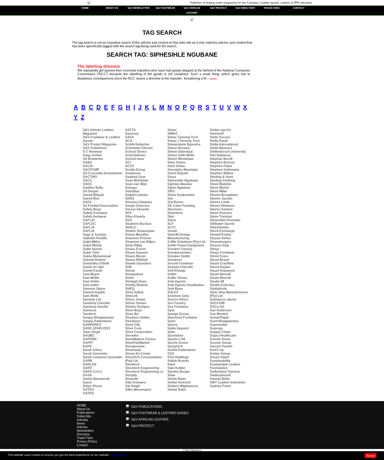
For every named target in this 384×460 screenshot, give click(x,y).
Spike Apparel (178, 328)
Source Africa (177, 299)
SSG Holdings (178, 357)
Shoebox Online (137, 317)
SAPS (87, 346)
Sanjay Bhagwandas (98, 317)
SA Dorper (91, 191)
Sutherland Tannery (225, 371)
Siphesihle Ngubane (182, 180)
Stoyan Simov (220, 238)
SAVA (129, 137)
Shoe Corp (133, 328)
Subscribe (84, 416)
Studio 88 (217, 281)
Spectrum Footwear (182, 317)
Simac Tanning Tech (182, 137)
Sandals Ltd (92, 299)
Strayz (214, 249)
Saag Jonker (92, 155)
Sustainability (220, 360)
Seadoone (133, 173)
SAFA (87, 202)
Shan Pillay (133, 245)
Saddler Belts (93, 187)
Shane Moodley (137, 234)
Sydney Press (220, 386)
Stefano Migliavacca (182, 386)
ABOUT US (112, 8)
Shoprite (131, 378)
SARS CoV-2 (92, 371)
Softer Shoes (177, 277)
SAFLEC (89, 223)
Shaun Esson (135, 249)
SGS (128, 220)
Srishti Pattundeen (181, 350)
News (81, 423)
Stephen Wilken (222, 173)
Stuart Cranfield (222, 263)
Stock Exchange (222, 231)
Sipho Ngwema (178, 187)
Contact (82, 445)
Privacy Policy (87, 441)
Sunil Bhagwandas (224, 321)
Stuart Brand (219, 259)
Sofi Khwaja (176, 270)
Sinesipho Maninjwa (182, 169)
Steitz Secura (220, 137)
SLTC (171, 227)
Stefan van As (220, 130)
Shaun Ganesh (136, 252)
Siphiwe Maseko (179, 184)
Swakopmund (220, 375)
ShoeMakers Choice (140, 339)
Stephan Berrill (221, 158)
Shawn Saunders (138, 263)
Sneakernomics (179, 252)
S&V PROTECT (218, 8)
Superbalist (218, 324)
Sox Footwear (177, 306)
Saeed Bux (91, 198)
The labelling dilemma (98, 66)
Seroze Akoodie (137, 209)
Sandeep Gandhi (95, 306)
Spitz (171, 332)
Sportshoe (175, 335)
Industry (82, 420)
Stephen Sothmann (224, 169)
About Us (83, 409)
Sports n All (176, 339)
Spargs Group (178, 314)
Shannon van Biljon (140, 241)
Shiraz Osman (135, 303)
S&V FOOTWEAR (165, 8)
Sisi (170, 198)
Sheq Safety (134, 292)
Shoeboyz (133, 321)
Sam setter (91, 285)
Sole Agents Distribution (185, 285)
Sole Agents (176, 281)
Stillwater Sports (222, 223)
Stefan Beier (176, 378)
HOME (85, 8)
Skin (170, 216)
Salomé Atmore (94, 259)
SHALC (131, 227)
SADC (87, 184)
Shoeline (132, 335)
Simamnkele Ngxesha (183, 144)
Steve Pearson (221, 213)
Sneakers (174, 259)
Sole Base (175, 288)
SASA (87, 375)
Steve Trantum (221, 216)
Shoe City (132, 324)
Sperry (172, 324)
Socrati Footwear (180, 263)
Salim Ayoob (92, 249)
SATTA (130, 130)
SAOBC (89, 335)
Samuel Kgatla (94, 292)
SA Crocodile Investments (102, 173)
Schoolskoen (135, 155)
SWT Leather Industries (227, 382)
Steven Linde (220, 202)
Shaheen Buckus (138, 223)
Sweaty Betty (220, 378)
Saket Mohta (92, 245)
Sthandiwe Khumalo (225, 220)
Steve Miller (218, 191)
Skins (171, 220)
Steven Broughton (224, 195)
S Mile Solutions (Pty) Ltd (186, 241)
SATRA (88, 393)
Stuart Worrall (220, 274)
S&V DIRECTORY (245, 8)
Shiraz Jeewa (135, 299)
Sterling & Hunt (221, 177)
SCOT (129, 166)
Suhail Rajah (219, 317)
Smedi (172, 231)
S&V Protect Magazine (100, 144)
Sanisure (89, 310)
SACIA (88, 166)
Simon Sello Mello (180, 155)
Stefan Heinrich (179, 382)
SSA (170, 353)
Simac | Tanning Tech (183, 140)
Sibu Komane (135, 382)
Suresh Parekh (221, 346)
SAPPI (88, 342)
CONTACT (298, 8)
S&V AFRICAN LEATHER (192, 10)
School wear (134, 158)
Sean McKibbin (136, 180)
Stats (171, 375)
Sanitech (89, 314)
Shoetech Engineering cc (144, 371)
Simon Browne (178, 148)
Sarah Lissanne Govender (102, 357)
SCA (128, 140)
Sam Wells (91, 296)
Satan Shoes (92, 386)
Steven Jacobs (221, 198)
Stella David (219, 140)
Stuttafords (218, 288)
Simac (172, 130)
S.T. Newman (92, 151)
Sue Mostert (219, 314)
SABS (87, 162)
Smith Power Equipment (185, 245)
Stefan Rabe (176, 389)
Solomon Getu (178, 296)
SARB (87, 360)
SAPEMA (90, 339)
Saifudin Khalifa (95, 238)
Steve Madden (220, 184)
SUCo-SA (217, 306)
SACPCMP (91, 169)
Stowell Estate (220, 234)
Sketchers (175, 213)
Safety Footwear (95, 213)
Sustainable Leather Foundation (225, 366)
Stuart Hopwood (222, 270)
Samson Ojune (94, 288)
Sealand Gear (135, 177)
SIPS (171, 191)
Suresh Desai (220, 339)
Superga (216, 328)
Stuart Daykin (220, 267)
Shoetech (132, 364)
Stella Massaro (221, 148)
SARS (87, 368)
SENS (129, 198)
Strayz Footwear (222, 252)
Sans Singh (91, 332)
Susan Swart (219, 357)
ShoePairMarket (137, 342)
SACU (87, 180)
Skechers (174, 209)
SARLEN (89, 364)
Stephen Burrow (222, 162)
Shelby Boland (136, 285)
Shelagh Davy (135, 281)
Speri (171, 321)
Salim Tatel (91, 252)
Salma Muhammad (97, 256)
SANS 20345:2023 (96, 328)
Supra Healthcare (223, 335)
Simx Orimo (176, 166)
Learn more (117, 454)
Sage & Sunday (94, 234)
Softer (172, 274)
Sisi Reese (175, 202)
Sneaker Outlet (178, 256)
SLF (170, 223)
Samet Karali (92, 270)
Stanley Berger (178, 371)
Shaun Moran (135, 256)
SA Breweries (93, 158)
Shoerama (133, 350)
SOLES (172, 292)
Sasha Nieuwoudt (96, 378)
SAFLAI (89, 220)
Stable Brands (178, 360)
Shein (129, 277)
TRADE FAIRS (272, 8)
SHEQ (129, 288)
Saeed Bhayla (93, 195)
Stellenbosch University (228, 151)
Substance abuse (223, 299)
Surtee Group (220, 353)
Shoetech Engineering (142, 368)
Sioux (171, 177)
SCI (128, 162)
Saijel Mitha (91, 241)
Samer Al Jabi (93, 267)
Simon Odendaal (180, 151)
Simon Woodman (180, 158)
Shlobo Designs (137, 306)
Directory (83, 434)
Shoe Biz (132, 314)
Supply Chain (220, 332)
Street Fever (219, 256)
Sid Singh (132, 386)
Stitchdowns (219, 227)
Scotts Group (135, 169)
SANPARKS (92, 324)
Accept (370, 455)
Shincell (131, 296)
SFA (128, 213)
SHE (128, 267)
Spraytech (175, 346)
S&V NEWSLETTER (139, 8)
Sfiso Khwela (135, 216)
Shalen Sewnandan (140, 231)
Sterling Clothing (222, 180)
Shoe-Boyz (133, 310)
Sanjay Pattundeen (97, 321)
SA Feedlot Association (100, 205)
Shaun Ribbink (136, 259)
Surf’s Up (217, 350)
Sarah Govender (95, 353)
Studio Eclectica (222, 285)
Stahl (171, 364)
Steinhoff (217, 133)
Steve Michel (219, 187)
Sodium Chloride (180, 267)
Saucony (132, 133)
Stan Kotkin (176, 368)
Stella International (224, 144)
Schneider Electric (139, 148)
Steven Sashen (221, 209)
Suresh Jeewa (220, 342)
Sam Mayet (91, 274)
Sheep (130, 270)
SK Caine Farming (181, 205)
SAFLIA (89, 227)
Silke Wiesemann (138, 389)
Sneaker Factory (179, 249)
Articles (82, 427)
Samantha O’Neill (96, 263)
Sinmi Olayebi (177, 173)
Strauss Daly (219, 245)
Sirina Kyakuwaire (181, 195)
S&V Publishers (95, 148)
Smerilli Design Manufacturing (178, 236)
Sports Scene (177, 342)
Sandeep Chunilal (96, 303)
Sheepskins (134, 274)
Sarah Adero (92, 350)
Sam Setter (91, 281)
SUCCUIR (217, 303)
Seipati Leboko (136, 195)
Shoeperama (135, 346)
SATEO (88, 389)
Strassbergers (220, 241)
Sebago (131, 187)
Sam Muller (91, 277)
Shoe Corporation (138, 332)
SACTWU (90, 177)
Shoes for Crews (137, 353)
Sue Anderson (221, 310)
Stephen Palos (221, 166)
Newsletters (85, 430)
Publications (85, 412)
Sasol (87, 382)
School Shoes (136, 151)
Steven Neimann (222, 205)
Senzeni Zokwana (138, 202)
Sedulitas (132, 191)
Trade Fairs (85, 438)
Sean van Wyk (136, 184)
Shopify (131, 375)
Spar (171, 310)
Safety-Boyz (92, 209)
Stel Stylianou (220, 155)
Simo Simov (176, 162)
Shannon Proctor (138, 238)
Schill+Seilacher (137, 144)
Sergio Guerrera (137, 205)
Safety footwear (94, 216)
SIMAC (172, 133)
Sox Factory (176, 303)
